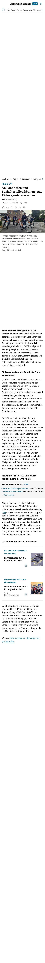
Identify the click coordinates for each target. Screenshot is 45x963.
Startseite (5, 179)
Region (16, 179)
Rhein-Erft (26, 179)
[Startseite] (20, 3)
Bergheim (37, 179)
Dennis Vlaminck (10, 199)
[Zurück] (3, 10)
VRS (26, 484)
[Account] (41, 3)
